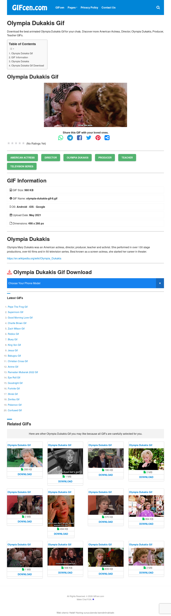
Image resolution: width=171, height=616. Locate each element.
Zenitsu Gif (13, 399)
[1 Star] (8, 143)
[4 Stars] (19, 143)
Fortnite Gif (14, 388)
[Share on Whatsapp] (62, 139)
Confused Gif (15, 410)
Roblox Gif (13, 333)
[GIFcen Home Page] (29, 7)
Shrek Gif (13, 394)
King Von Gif (14, 344)
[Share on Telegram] (71, 139)
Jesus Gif (13, 350)
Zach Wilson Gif (16, 328)
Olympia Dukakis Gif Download (27, 65)
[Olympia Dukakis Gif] (85, 104)
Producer (105, 157)
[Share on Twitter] (90, 139)
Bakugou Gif (14, 355)
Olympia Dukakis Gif (22, 53)
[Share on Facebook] (81, 139)
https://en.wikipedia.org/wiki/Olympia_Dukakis (34, 258)
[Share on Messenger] (109, 139)
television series (21, 166)
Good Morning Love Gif (20, 317)
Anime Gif (13, 366)
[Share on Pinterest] (100, 139)
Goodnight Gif (15, 383)
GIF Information (19, 57)
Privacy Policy (89, 7)
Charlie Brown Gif (17, 323)
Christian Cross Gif (18, 361)
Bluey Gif (12, 339)
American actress (22, 157)
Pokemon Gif (15, 404)
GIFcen (59, 7)
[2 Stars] (12, 143)
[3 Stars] (16, 143)
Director (51, 157)
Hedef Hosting (76, 612)
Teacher (127, 157)
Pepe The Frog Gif (18, 306)
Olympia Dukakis (20, 61)
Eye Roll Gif (14, 377)
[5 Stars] (23, 143)
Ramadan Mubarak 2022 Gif (23, 372)
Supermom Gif (15, 312)
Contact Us (108, 7)
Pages (71, 7)
